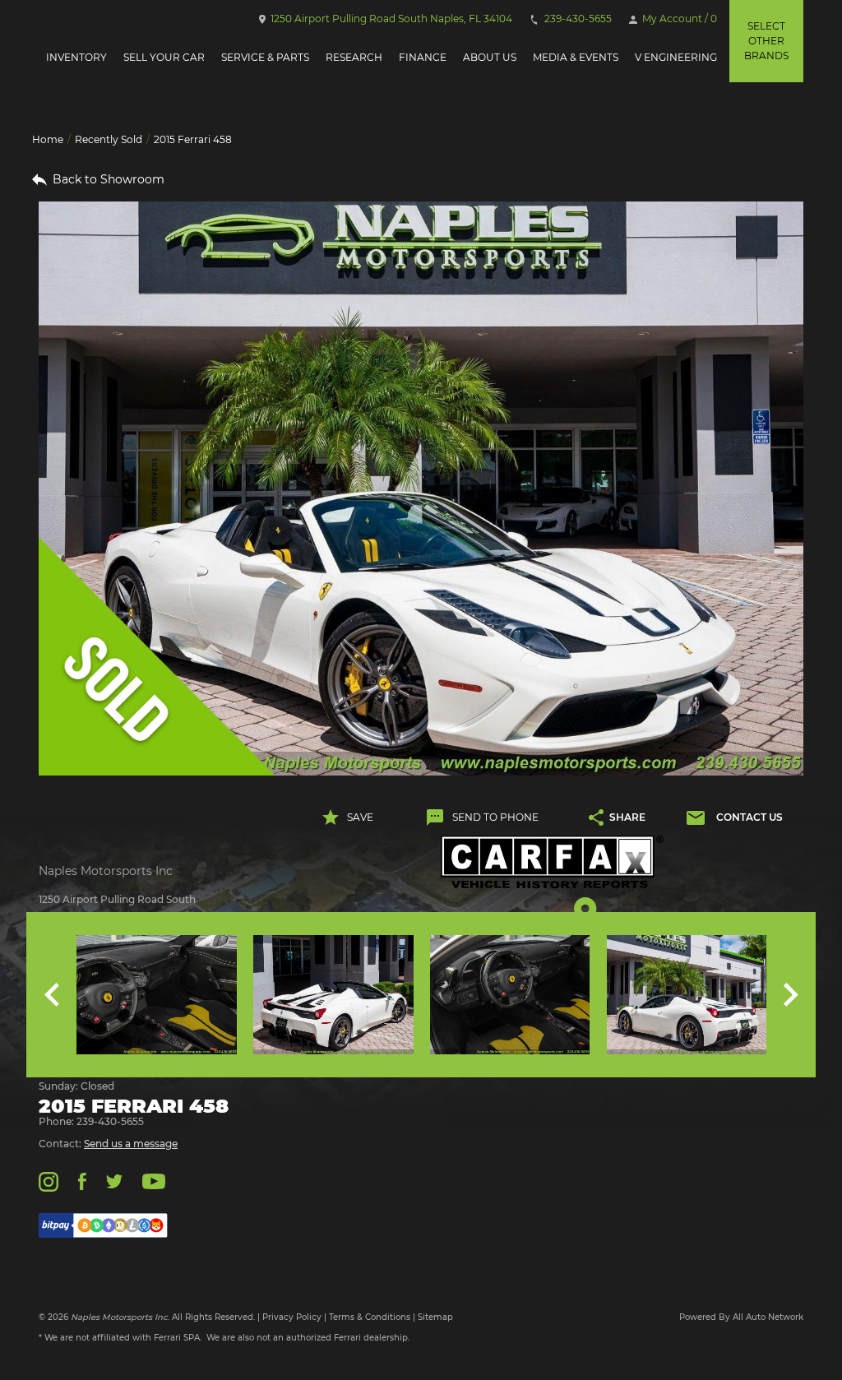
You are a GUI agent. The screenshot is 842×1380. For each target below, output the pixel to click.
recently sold (108, 139)
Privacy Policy (292, 1317)
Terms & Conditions (369, 1317)
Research (354, 57)
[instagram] (48, 1180)
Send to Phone (495, 817)
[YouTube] (153, 1180)
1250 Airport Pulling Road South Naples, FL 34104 (390, 18)
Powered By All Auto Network (741, 1317)
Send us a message (131, 1143)
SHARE (627, 817)
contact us (749, 817)
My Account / (678, 18)
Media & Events (575, 57)
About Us (489, 57)
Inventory (76, 57)
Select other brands (766, 41)
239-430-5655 (577, 18)
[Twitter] (114, 1180)
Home (47, 139)
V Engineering (676, 57)
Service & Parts (265, 57)
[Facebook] (82, 1180)
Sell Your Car (164, 57)
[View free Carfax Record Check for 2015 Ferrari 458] (552, 862)
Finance (422, 57)
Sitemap (435, 1317)
